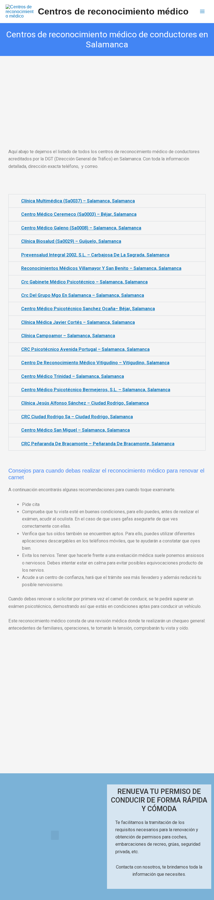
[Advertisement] (107, 97)
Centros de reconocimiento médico (113, 11)
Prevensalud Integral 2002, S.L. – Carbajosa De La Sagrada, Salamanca (95, 255)
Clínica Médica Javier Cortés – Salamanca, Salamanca (78, 322)
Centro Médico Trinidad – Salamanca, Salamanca (72, 376)
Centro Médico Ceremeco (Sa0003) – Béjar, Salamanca (79, 214)
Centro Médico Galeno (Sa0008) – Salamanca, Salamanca (81, 228)
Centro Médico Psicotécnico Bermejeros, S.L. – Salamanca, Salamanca (95, 389)
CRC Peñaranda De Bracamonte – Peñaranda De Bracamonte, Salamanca (97, 443)
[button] (55, 835)
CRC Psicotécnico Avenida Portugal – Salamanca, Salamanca (85, 349)
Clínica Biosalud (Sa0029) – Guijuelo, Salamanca (71, 241)
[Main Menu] (202, 11)
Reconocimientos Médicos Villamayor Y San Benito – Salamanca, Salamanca (101, 268)
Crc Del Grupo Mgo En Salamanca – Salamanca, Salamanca (82, 295)
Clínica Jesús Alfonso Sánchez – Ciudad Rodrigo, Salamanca (85, 403)
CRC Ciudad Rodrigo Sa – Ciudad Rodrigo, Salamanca (77, 416)
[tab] (107, 200)
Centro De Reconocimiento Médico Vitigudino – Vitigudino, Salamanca (95, 362)
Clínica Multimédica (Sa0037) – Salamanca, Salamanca (78, 201)
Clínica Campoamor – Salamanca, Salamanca (68, 335)
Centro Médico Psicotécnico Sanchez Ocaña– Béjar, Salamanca (88, 308)
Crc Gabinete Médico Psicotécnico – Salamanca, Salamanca (84, 282)
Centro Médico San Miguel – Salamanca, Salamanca (75, 430)
